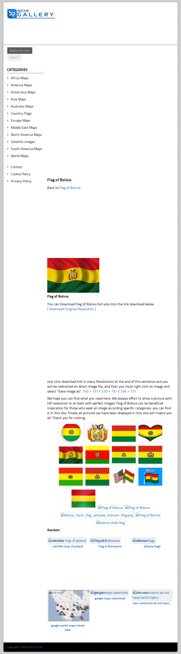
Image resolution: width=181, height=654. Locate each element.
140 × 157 (90, 391)
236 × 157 (128, 391)
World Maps (19, 156)
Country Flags (21, 113)
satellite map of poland (68, 546)
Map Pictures (35, 647)
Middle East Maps (24, 127)
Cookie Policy (20, 174)
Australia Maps (22, 106)
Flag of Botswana (109, 546)
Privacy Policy (21, 181)
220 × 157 (109, 391)
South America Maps (26, 149)
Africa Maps (19, 78)
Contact (17, 167)
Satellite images (23, 142)
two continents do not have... (152, 603)
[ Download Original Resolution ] (71, 309)
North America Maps (26, 135)
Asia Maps (18, 99)
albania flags (152, 546)
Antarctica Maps (23, 92)
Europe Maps (20, 120)
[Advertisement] (87, 32)
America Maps (21, 85)
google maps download (110, 598)
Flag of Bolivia (69, 188)
